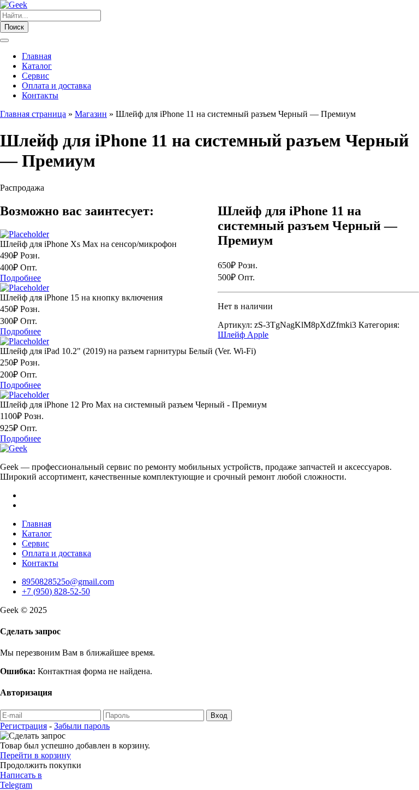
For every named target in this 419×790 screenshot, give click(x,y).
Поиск (14, 27)
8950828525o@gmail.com (68, 581)
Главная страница (33, 114)
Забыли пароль (82, 725)
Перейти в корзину (35, 755)
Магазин (91, 114)
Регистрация (23, 725)
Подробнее (20, 277)
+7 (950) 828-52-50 (56, 591)
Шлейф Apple (243, 334)
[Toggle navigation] (4, 40)
